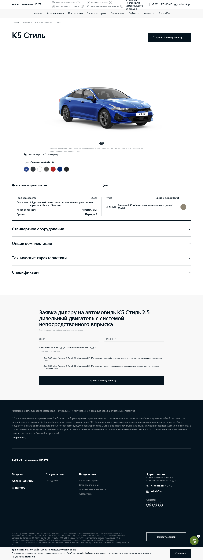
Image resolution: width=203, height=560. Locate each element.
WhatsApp (184, 4)
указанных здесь (51, 368)
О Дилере (18, 487)
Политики (30, 557)
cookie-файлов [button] (85, 553)
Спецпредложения (89, 485)
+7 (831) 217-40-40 (162, 4)
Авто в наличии (55, 13)
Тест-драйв (51, 480)
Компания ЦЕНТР (31, 4)
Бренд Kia (164, 13)
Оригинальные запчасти (92, 489)
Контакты (149, 13)
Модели (37, 13)
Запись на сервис (96, 13)
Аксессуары (85, 494)
